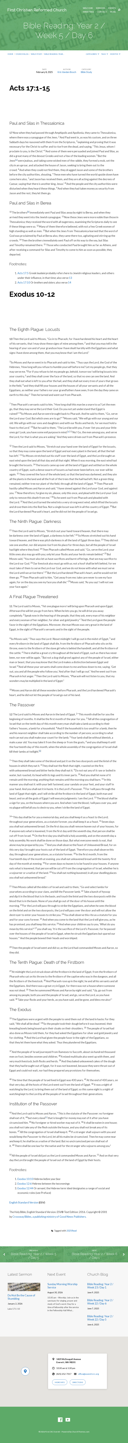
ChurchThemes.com (80, 1432)
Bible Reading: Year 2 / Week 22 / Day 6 (100, 1302)
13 (70, 277)
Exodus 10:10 (25, 1179)
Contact (102, 12)
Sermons (100, 8)
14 (69, 282)
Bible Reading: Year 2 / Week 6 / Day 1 (94, 1256)
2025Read (72, 1230)
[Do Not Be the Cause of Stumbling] (24, 1289)
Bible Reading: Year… (54, 54)
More (113, 12)
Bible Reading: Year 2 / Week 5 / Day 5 (33, 1256)
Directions (77, 1382)
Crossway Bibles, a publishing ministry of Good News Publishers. (49, 1216)
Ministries (88, 12)
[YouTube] (68, 1420)
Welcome (88, 8)
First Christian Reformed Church (36, 10)
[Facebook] (60, 1420)
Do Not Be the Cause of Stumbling (21, 1297)
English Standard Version (23, 1202)
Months (114, 54)
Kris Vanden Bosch (66, 72)
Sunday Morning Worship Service (62, 1285)
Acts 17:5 (23, 273)
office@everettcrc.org (88, 1374)
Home (10, 54)
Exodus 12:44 (25, 1188)
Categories (91, 54)
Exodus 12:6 (24, 1183)
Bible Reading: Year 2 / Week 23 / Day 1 (100, 1285)
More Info (60, 1382)
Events (112, 8)
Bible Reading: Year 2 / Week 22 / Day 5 (100, 1318)
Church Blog (22, 54)
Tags (103, 54)
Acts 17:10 (23, 282)
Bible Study (36, 54)
